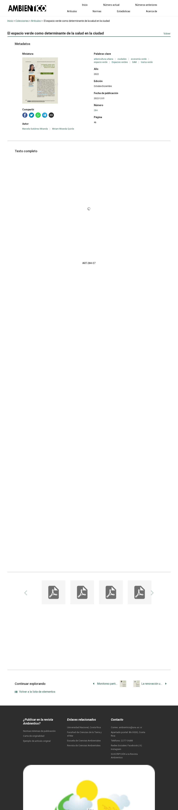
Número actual (111, 4)
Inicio (85, 4)
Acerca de (151, 11)
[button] (53, 593)
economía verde (139, 59)
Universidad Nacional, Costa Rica (84, 727)
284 (96, 110)
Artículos (72, 11)
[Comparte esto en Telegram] (44, 115)
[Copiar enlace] (51, 115)
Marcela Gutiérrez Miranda (35, 129)
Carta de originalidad (33, 736)
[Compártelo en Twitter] (31, 115)
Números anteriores (146, 4)
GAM (134, 62)
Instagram (116, 749)
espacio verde (100, 62)
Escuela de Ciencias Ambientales (84, 740)
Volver (167, 33)
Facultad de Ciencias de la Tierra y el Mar (84, 734)
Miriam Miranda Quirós (63, 129)
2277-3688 (127, 740)
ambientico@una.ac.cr (130, 727)
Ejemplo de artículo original (37, 741)
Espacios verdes (120, 62)
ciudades (122, 59)
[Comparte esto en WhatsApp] (38, 115)
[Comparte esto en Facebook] (24, 115)
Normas (97, 11)
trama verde (147, 62)
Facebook (133, 745)
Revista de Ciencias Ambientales (83, 745)
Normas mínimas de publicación (39, 731)
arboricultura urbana (103, 59)
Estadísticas (123, 11)
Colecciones (22, 21)
